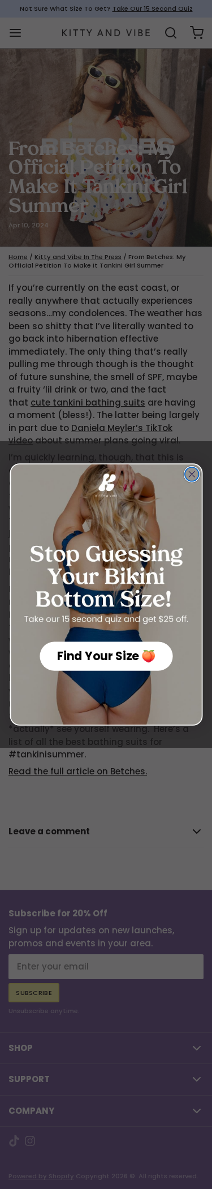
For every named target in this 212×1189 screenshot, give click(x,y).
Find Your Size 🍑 (106, 656)
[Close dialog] (191, 474)
